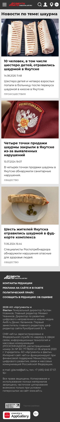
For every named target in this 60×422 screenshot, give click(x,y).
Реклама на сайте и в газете (23, 287)
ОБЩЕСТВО (11, 180)
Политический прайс (18, 292)
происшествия (15, 94)
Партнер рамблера (31, 406)
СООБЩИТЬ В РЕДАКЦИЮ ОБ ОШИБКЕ (27, 297)
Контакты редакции (17, 283)
